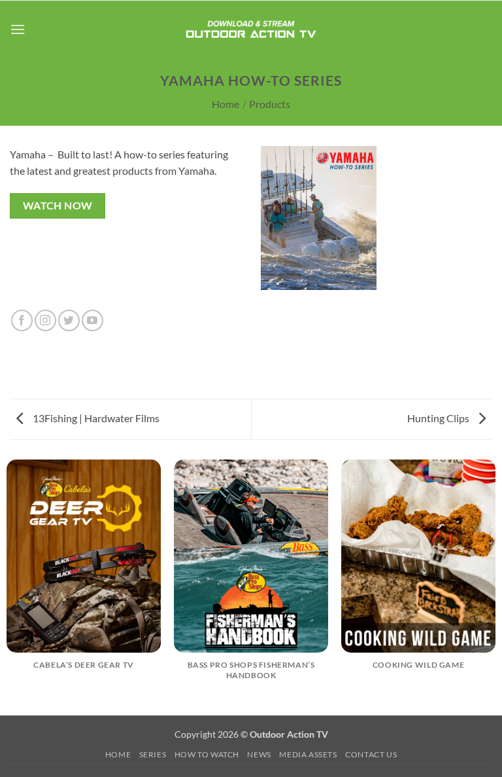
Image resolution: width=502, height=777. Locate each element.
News (259, 754)
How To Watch (207, 754)
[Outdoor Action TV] (251, 29)
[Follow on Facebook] (22, 320)
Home (225, 104)
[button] (17, 29)
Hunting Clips (439, 418)
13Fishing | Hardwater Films (95, 418)
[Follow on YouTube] (92, 320)
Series (153, 754)
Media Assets (308, 754)
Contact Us (371, 754)
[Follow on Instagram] (45, 320)
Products (269, 104)
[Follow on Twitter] (69, 320)
